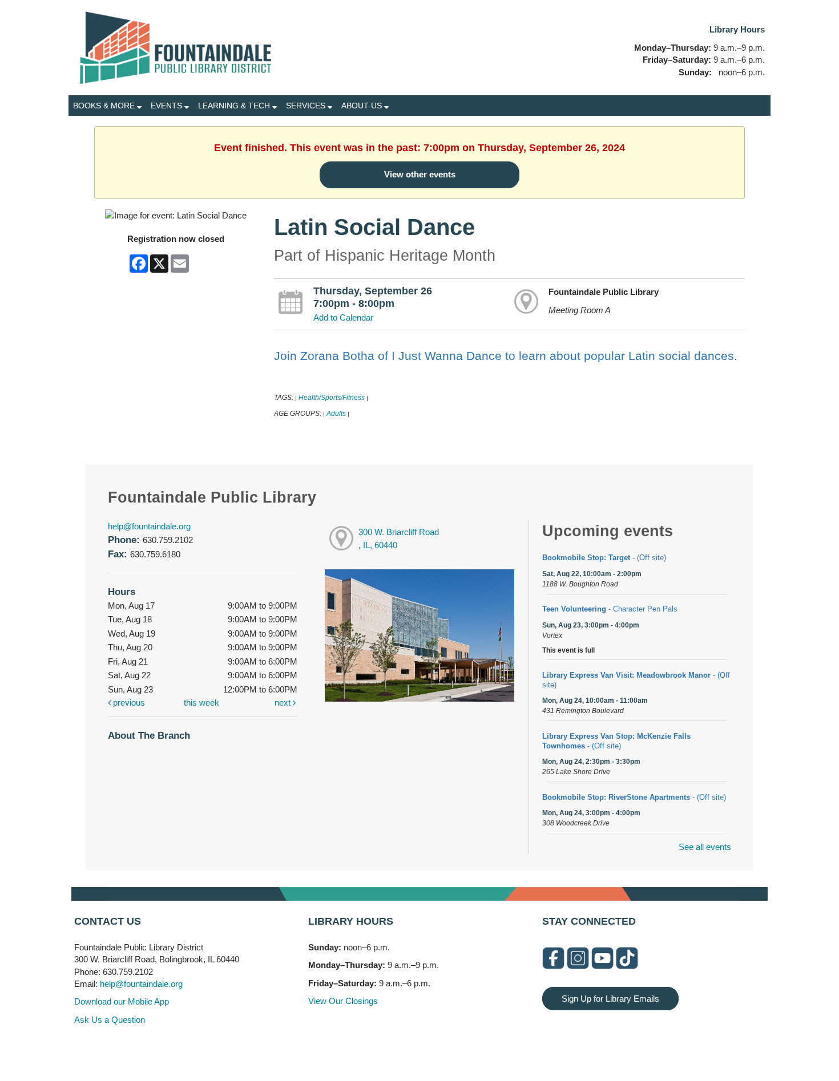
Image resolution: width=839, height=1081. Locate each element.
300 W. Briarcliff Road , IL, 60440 (398, 538)
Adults (336, 414)
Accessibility (442, 1048)
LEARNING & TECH (235, 105)
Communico (489, 1048)
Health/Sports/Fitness (332, 398)
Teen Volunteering (609, 609)
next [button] (284, 702)
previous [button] (128, 702)
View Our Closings (343, 1001)
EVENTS (167, 105)
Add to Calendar (343, 317)
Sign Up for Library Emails (610, 998)
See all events (705, 847)
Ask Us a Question (109, 1020)
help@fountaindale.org (149, 526)
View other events (419, 174)
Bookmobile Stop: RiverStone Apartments (634, 797)
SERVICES (307, 105)
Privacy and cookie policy (373, 1048)
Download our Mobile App (121, 1001)
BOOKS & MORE (105, 105)
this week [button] (201, 702)
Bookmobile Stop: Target (604, 557)
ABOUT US (362, 105)
